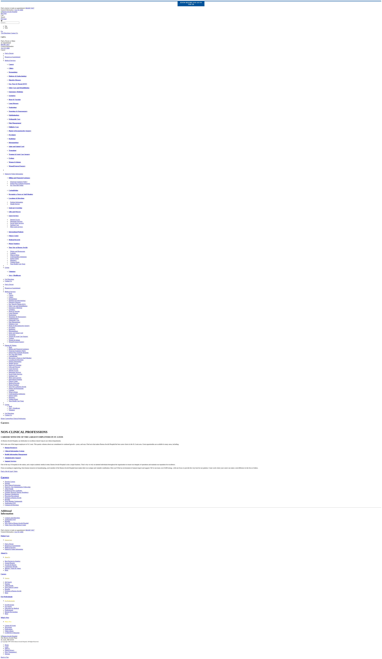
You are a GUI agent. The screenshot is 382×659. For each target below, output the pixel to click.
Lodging (13, 253)
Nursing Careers (10, 481)
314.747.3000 (18, 10)
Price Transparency (11, 652)
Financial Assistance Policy (18, 182)
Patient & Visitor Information (14, 174)
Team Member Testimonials (13, 501)
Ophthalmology (14, 318)
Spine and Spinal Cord (16, 333)
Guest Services (13, 369)
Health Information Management (16, 454)
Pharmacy (13, 260)
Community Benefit (11, 566)
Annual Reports (10, 563)
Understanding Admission (18, 257)
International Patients (15, 379)
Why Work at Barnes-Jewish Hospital (16, 523)
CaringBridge (13, 356)
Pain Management (14, 322)
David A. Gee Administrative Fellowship (17, 487)
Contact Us (14, 33)
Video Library (9, 631)
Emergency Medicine (15, 308)
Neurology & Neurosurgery (17, 317)
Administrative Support (13, 458)
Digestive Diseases (15, 302)
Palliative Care (13, 324)
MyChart (3, 19)
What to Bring (14, 255)
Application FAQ (10, 503)
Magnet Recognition (11, 612)
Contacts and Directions (12, 518)
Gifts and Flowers (14, 367)
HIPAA (7, 648)
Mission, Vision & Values (13, 568)
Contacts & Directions (12, 505)
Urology (11, 338)
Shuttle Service (15, 204)
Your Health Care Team (17, 264)
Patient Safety (14, 258)
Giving (7, 267)
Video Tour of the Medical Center (15, 525)
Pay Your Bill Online (16, 185)
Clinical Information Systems (14, 451)
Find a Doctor (9, 53)
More (6, 570)
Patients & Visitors (10, 345)
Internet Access (15, 219)
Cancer (11, 295)
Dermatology (13, 299)
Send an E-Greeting (15, 365)
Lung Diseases (13, 313)
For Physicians (9, 605)
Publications (8, 629)
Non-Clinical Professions (12, 485)
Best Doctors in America (12, 561)
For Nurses (8, 606)
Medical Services (10, 60)
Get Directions (5, 33)
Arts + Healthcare (14, 408)
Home (3, 418)
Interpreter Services (16, 221)
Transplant (12, 335)
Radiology (12, 329)
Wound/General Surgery (16, 342)
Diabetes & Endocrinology (17, 300)
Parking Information (16, 202)
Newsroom (8, 627)
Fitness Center (13, 381)
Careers (5, 477)
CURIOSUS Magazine (12, 633)
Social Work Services (17, 223)
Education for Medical (12, 608)
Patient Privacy (9, 650)
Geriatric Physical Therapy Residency (17, 492)
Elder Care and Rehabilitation (18, 306)
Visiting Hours (14, 262)
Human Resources (11, 447)
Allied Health (9, 489)
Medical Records (14, 383)
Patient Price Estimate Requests (20, 183)
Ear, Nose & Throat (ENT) (17, 304)
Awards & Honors (10, 565)
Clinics (11, 297)
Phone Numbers (14, 385)
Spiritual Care (14, 225)
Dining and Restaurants (17, 251)
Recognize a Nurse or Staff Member (20, 358)
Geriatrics (12, 309)
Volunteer (12, 410)
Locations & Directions (16, 360)
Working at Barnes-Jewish (13, 498)
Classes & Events (10, 625)
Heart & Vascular (14, 311)
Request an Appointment (12, 57)
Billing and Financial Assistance (19, 349)
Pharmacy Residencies (12, 494)
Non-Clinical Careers (11, 587)
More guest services (16, 227)
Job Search (8, 582)
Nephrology (12, 315)
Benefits (7, 499)
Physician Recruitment (12, 496)
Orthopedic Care (14, 320)
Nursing (7, 483)
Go (2, 31)
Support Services (10, 461)
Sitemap (7, 654)
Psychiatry (12, 327)
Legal (6, 647)
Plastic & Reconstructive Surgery (19, 326)
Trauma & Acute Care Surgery (18, 336)
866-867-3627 (29, 530)
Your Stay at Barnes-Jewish (17, 387)
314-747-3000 (18, 532)
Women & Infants (14, 340)
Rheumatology (13, 331)
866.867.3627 (29, 8)
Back (10, 293)
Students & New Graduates (13, 490)
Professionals (9, 610)
